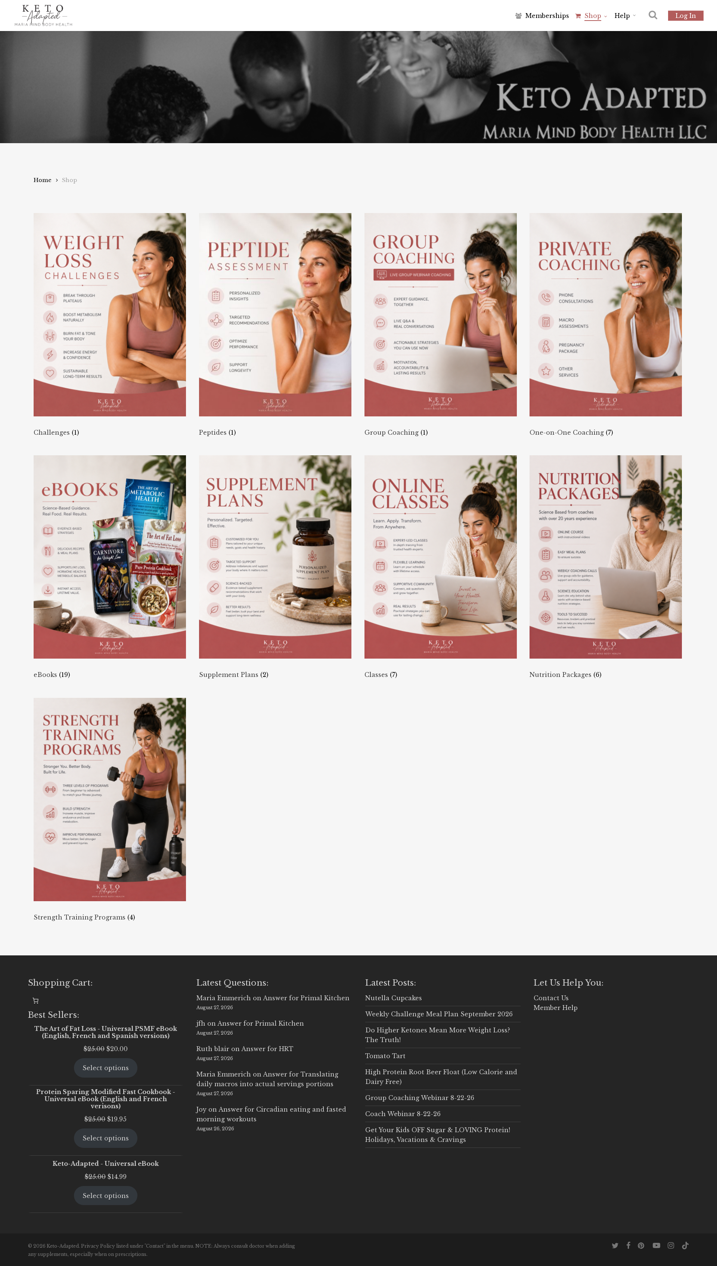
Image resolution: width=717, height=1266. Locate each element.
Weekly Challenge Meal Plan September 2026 (439, 1014)
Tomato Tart (385, 1056)
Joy (201, 1109)
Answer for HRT (267, 1049)
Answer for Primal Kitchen (306, 998)
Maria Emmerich (223, 998)
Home (43, 180)
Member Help (556, 1007)
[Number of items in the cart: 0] (35, 1000)
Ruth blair (212, 1049)
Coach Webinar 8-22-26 (403, 1114)
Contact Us (551, 998)
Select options (106, 1068)
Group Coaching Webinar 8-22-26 (419, 1098)
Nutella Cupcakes (393, 998)
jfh (200, 1023)
